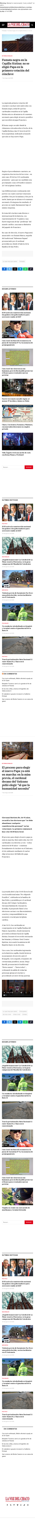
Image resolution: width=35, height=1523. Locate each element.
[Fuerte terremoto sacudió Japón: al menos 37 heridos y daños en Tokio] (17, 387)
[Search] (32, 25)
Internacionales (7, 56)
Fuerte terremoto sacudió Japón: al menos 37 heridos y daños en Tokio (15, 400)
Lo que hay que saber (10, 261)
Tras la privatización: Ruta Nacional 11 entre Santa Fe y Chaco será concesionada (17, 661)
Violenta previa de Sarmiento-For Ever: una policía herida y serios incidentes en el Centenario (17, 595)
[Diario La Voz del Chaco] (18, 25)
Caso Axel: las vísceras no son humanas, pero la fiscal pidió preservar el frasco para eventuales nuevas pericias (17, 372)
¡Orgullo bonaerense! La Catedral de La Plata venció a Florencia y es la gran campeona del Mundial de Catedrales (17, 562)
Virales (24, 1014)
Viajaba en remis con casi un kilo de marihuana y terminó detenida (16, 1209)
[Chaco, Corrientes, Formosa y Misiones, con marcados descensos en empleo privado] (17, 413)
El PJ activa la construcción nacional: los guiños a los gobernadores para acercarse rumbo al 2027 (16, 315)
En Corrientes (10, 674)
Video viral (16, 1014)
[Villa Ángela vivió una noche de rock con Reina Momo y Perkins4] (17, 441)
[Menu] (3, 25)
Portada (4, 30)
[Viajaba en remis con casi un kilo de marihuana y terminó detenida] (17, 1196)
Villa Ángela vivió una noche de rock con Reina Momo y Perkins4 (16, 454)
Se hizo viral (7, 1014)
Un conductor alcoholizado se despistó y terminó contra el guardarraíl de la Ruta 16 (17, 628)
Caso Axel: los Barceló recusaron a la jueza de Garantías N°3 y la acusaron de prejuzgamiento (17, 343)
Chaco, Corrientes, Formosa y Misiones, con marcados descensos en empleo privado (17, 427)
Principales (23, 1011)
